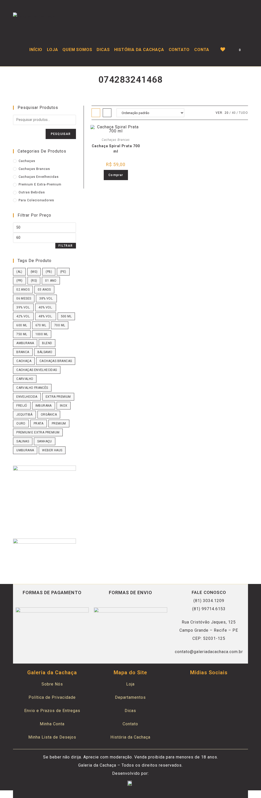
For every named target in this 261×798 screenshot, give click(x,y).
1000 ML (41, 334)
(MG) (34, 271)
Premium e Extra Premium (37, 432)
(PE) (63, 271)
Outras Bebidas (32, 192)
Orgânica (49, 414)
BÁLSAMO (45, 352)
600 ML (21, 325)
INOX (64, 405)
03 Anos (44, 289)
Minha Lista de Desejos (52, 737)
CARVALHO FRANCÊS (32, 388)
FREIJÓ (21, 405)
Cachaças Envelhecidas (39, 177)
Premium (59, 423)
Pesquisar (61, 134)
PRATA (39, 423)
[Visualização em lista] (107, 112)
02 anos (23, 289)
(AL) (19, 271)
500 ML (66, 316)
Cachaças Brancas (34, 169)
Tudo (243, 113)
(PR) (19, 280)
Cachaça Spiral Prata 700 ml (116, 148)
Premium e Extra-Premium (40, 184)
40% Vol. (45, 307)
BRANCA (22, 352)
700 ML (59, 325)
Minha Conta (52, 723)
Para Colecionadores (36, 200)
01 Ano (50, 280)
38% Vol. (46, 298)
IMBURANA (43, 405)
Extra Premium (58, 396)
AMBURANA (25, 343)
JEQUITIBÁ (24, 414)
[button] (114, 136)
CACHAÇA (23, 361)
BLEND (47, 343)
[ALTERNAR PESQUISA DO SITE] (248, 49)
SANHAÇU (44, 441)
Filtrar (65, 245)
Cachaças (27, 161)
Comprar (115, 175)
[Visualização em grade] (96, 112)
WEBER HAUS (52, 450)
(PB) (49, 271)
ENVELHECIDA (26, 396)
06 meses (23, 298)
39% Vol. (23, 307)
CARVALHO (24, 379)
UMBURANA (25, 450)
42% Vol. (23, 316)
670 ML (40, 325)
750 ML (21, 334)
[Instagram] (215, 686)
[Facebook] (203, 686)
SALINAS (22, 441)
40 (234, 113)
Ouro (20, 423)
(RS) (34, 280)
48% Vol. (45, 316)
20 (227, 113)
